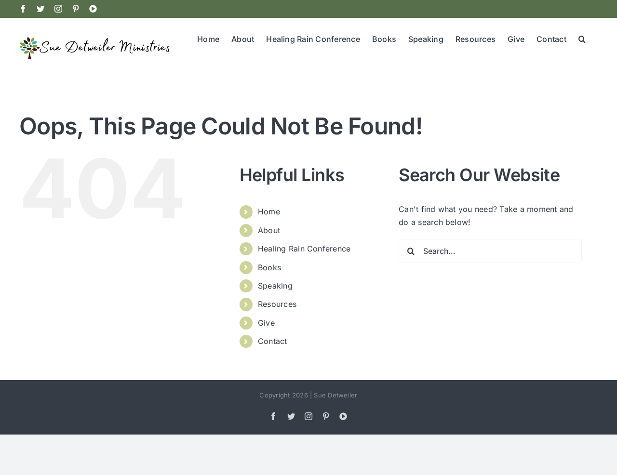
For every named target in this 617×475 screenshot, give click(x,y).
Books (269, 267)
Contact (272, 341)
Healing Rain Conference (304, 248)
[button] (582, 38)
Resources (277, 304)
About (269, 230)
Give (266, 323)
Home (269, 211)
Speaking (275, 285)
